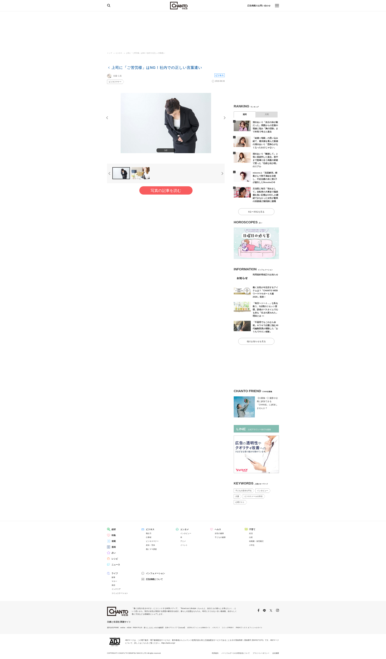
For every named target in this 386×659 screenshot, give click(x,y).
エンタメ (184, 529)
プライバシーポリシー (261, 653)
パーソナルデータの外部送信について (235, 653)
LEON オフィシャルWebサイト (198, 627)
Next (224, 117)
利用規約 (215, 653)
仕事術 (148, 537)
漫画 (114, 547)
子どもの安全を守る (243, 491)
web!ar (122, 627)
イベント (184, 545)
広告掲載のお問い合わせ (259, 5)
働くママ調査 (151, 549)
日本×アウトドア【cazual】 (175, 627)
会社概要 (275, 653)
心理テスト (239, 502)
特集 (114, 535)
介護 (237, 496)
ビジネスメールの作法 (253, 496)
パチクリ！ (216, 627)
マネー (114, 581)
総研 (114, 529)
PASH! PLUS (137, 627)
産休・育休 (150, 545)
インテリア (116, 589)
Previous (107, 117)
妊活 (251, 533)
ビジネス (119, 53)
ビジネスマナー (115, 82)
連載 (114, 541)
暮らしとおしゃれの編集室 (154, 627)
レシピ (115, 558)
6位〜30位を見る (256, 212)
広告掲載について (154, 579)
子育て (252, 529)
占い (114, 553)
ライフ (115, 573)
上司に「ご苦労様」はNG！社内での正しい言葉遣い (145, 53)
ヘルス (218, 529)
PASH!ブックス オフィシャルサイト (249, 627)
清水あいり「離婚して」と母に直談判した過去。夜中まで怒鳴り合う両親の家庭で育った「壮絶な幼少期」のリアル (265, 160)
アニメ (183, 541)
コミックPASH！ (228, 627)
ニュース (116, 564)
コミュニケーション (120, 593)
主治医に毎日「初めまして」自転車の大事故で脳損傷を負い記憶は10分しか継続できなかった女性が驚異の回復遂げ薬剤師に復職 (265, 194)
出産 (251, 537)
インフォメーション (155, 573)
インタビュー (262, 491)
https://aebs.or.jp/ (168, 643)
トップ (109, 53)
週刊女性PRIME (113, 627)
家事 (113, 577)
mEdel (129, 627)
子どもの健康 (220, 537)
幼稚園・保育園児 (256, 541)
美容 (113, 585)
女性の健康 (219, 533)
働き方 (148, 533)
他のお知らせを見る (256, 341)
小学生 (252, 545)
